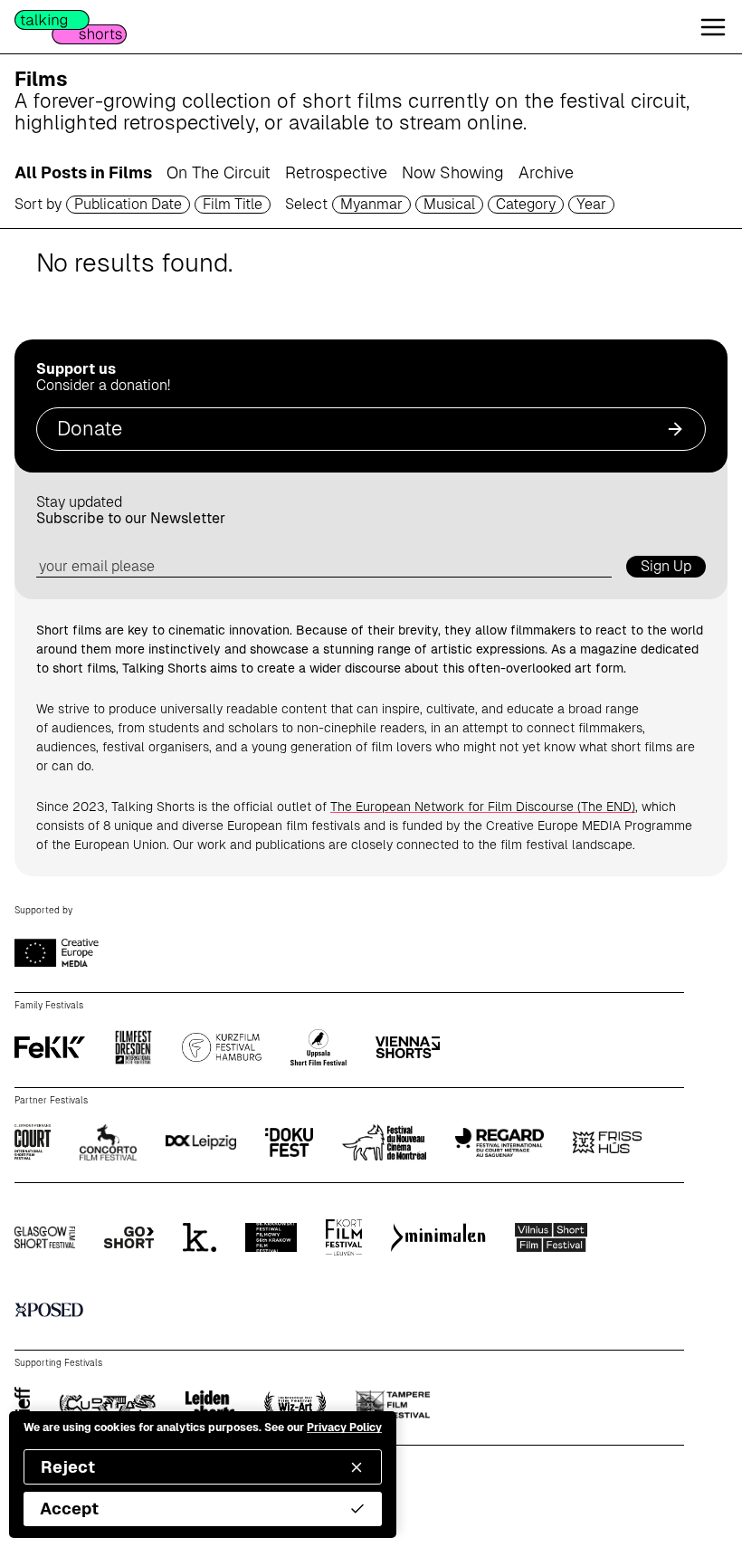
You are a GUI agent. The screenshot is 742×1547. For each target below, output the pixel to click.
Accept (69, 1508)
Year (591, 204)
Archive (546, 172)
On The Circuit (218, 172)
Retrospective (336, 172)
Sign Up (666, 566)
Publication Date (128, 204)
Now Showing (453, 172)
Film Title (232, 204)
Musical (449, 204)
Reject (68, 1466)
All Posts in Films (83, 172)
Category (526, 204)
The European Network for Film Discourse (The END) (482, 806)
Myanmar (371, 204)
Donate (89, 428)
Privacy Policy (344, 1427)
